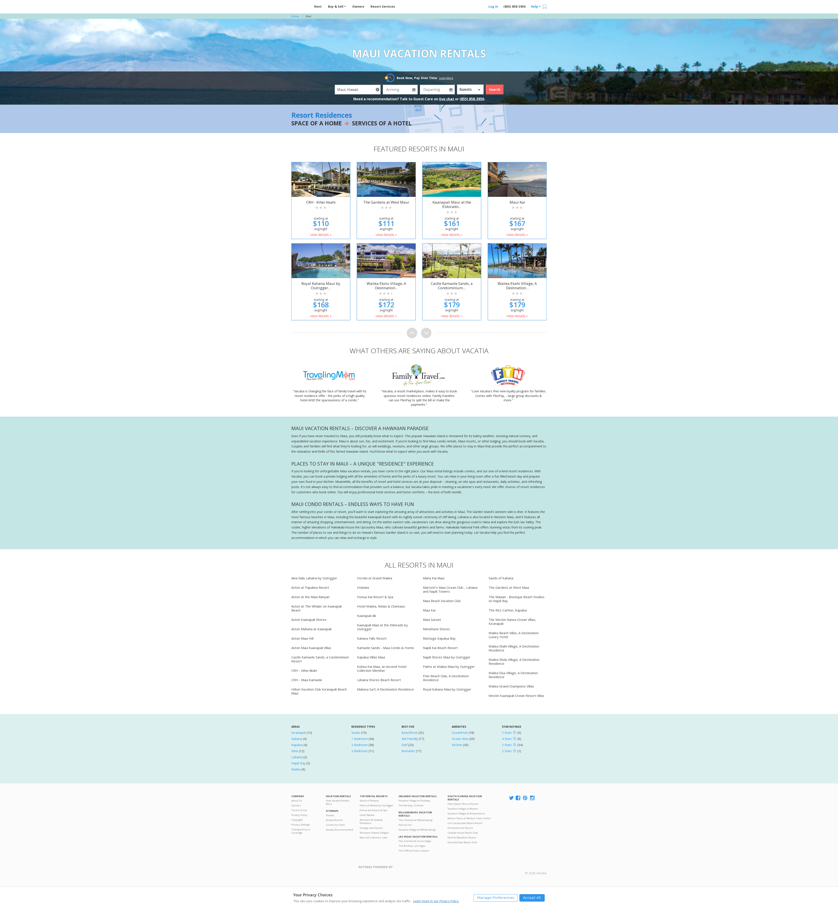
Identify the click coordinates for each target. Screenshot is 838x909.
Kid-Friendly (410, 739)
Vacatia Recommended (339, 829)
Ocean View (460, 739)
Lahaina (296, 757)
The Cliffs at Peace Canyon (413, 850)
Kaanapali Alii (366, 616)
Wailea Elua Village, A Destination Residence (513, 675)
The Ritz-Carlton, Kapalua (508, 610)
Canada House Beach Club (463, 832)
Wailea (296, 769)
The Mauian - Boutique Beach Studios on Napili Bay (516, 599)
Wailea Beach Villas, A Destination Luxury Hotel (514, 635)
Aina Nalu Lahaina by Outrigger (314, 578)
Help (535, 6)
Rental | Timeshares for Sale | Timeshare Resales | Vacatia (536, 867)
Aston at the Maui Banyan (310, 597)
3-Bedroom (359, 751)
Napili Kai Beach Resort (440, 648)
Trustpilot (414, 869)
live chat (447, 99)
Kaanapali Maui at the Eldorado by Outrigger (382, 627)
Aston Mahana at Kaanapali (311, 629)
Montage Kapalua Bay (439, 638)
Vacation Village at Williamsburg (416, 829)
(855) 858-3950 (514, 6)
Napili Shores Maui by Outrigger (447, 657)
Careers (296, 805)
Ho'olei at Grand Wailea (374, 578)
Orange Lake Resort (371, 827)
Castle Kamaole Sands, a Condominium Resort (320, 659)
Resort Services (383, 6)
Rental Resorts (334, 820)
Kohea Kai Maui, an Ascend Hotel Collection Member (381, 668)
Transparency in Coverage (300, 831)
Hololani (363, 587)
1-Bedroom (359, 739)
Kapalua (297, 745)
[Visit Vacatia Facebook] (518, 798)
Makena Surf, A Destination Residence (385, 689)
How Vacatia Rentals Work (337, 802)
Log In (493, 6)
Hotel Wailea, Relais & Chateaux (381, 606)
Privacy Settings (300, 824)
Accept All (532, 898)
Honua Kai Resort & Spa (375, 597)
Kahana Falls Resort (372, 638)
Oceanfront (460, 733)
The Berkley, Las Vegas (411, 845)
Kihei (294, 751)
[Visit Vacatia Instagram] (532, 798)
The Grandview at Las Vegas (414, 841)
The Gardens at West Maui (509, 587)
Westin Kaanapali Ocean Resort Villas (516, 696)
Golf (404, 745)
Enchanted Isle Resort (460, 827)
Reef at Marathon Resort (462, 837)
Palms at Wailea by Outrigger (376, 805)
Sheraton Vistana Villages (374, 832)
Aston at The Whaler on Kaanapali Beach (316, 608)
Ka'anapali (298, 733)
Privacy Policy (299, 815)
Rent (318, 6)
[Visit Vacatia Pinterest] (525, 798)
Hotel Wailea (367, 815)
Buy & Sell (336, 6)
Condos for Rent (335, 824)
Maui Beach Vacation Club (442, 601)
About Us (296, 800)
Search (494, 89)
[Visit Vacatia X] (511, 798)
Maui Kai (429, 610)
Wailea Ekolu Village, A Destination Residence (514, 661)
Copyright (297, 819)
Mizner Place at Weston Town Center (469, 818)
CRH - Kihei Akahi (304, 670)
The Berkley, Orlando (411, 805)
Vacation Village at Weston (463, 808)
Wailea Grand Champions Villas (511, 686)
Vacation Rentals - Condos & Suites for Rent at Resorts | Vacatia (300, 5)
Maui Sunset (432, 620)
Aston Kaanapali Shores (308, 620)
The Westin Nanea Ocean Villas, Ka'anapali (512, 621)
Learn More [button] (446, 78)
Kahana (296, 739)
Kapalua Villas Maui (371, 657)
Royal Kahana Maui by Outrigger (447, 689)
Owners (358, 6)
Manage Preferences (495, 898)
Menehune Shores (436, 629)
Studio (355, 733)
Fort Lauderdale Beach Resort (465, 823)
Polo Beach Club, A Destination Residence (446, 678)
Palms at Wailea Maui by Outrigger (449, 666)
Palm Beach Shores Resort (463, 803)
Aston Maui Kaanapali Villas (311, 648)
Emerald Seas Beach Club (462, 842)
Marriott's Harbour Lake (373, 837)
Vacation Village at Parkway (414, 800)
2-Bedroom (359, 745)
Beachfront (409, 733)
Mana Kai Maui (433, 578)
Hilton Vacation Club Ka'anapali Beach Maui (319, 691)
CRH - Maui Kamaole (306, 680)
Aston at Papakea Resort (310, 587)
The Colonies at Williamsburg (415, 820)
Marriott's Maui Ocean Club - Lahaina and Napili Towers (450, 589)
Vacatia (330, 815)
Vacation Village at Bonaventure (466, 813)
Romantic (408, 751)
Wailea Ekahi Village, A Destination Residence (514, 648)
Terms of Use (299, 810)
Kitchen (457, 745)
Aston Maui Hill (302, 638)
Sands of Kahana (501, 578)
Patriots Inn (405, 824)
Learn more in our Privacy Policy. (436, 901)
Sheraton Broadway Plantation (371, 821)
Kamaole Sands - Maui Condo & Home (385, 648)
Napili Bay (298, 763)
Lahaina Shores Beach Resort (379, 680)
